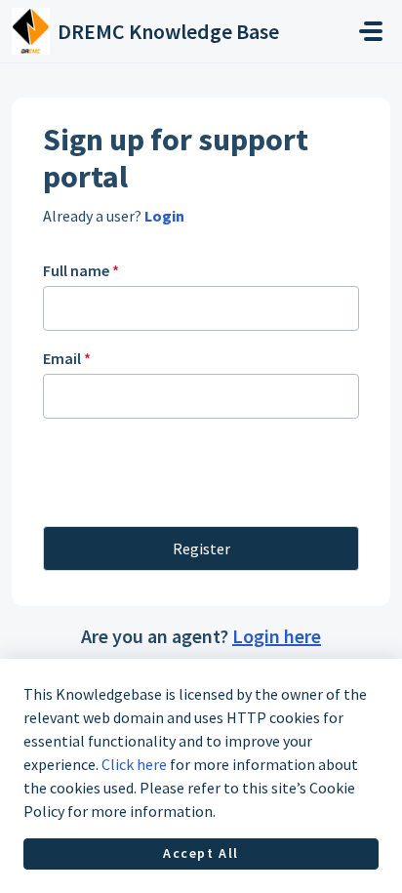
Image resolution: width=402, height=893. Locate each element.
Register (201, 548)
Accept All (201, 853)
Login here (276, 636)
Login (162, 215)
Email (67, 358)
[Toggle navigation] (370, 31)
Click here (134, 764)
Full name (81, 270)
